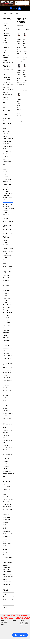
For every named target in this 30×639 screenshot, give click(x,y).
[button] (19, 8)
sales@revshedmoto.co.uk (6, 621)
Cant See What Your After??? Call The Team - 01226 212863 (15, 616)
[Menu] (25, 8)
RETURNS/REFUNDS (14, 620)
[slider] (4, 597)
